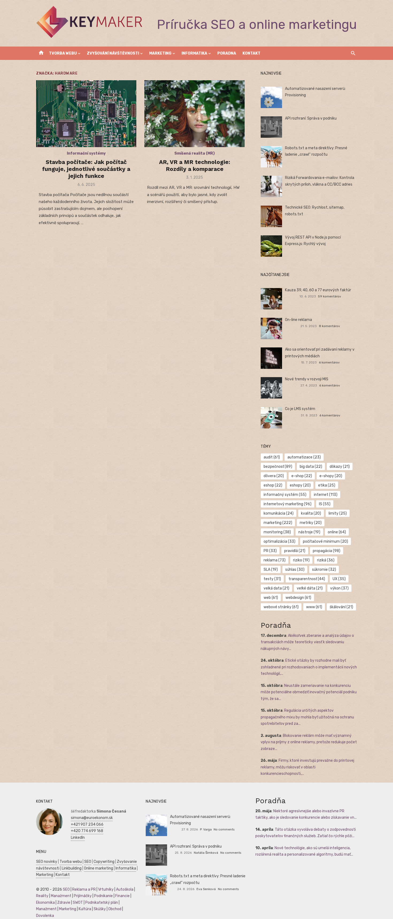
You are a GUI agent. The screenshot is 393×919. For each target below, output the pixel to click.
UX (339, 579)
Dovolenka (45, 915)
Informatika (194, 53)
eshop (273, 485)
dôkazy (340, 466)
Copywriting (104, 861)
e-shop (301, 476)
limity (338, 513)
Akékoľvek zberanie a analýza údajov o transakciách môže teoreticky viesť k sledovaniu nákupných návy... (307, 642)
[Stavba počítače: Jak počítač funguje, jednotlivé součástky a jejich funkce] (86, 113)
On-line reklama (298, 319)
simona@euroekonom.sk (92, 817)
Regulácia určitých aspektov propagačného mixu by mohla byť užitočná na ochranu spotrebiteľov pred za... (307, 717)
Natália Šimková (206, 853)
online (337, 532)
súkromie (324, 569)
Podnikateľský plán (101, 902)
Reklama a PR (84, 889)
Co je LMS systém (300, 409)
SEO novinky (46, 861)
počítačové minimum (325, 541)
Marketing (160, 53)
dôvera (274, 476)
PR (270, 551)
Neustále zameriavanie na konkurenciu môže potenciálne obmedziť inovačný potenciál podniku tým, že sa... (309, 692)
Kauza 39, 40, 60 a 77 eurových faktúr (318, 290)
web (271, 597)
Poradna (226, 53)
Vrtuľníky (106, 889)
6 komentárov (329, 362)
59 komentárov (329, 296)
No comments (224, 829)
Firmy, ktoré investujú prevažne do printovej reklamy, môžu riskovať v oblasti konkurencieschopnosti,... (307, 767)
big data (311, 466)
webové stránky (281, 607)
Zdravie (63, 902)
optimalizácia (279, 541)
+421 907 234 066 (87, 824)
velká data (276, 588)
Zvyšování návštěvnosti (113, 53)
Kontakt (251, 53)
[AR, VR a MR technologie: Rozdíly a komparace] (194, 113)
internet (325, 494)
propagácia (326, 551)
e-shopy (330, 476)
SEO (87, 861)
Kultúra (85, 909)
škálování (341, 607)
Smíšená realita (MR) (194, 153)
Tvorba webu (63, 53)
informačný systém (285, 494)
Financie (122, 896)
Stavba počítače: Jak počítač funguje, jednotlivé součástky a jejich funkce (86, 169)
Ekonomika (45, 902)
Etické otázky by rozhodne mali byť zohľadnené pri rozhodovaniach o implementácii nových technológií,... (309, 667)
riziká (325, 560)
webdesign (298, 597)
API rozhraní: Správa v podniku (311, 118)
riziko (301, 560)
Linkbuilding (72, 868)
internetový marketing (287, 504)
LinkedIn (78, 837)
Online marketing (98, 868)
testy (272, 579)
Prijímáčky (83, 896)
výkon (339, 588)
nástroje (309, 532)
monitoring (277, 532)
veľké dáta (310, 588)
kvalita (311, 513)
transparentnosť (306, 579)
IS (324, 504)
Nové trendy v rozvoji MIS (306, 379)
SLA (271, 569)
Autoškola (124, 889)
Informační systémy (86, 153)
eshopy (300, 485)
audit (272, 457)
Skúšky (100, 909)
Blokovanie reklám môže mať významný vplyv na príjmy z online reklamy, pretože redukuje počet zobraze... (309, 742)
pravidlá (294, 551)
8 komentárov (329, 326)
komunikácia (279, 513)
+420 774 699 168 (87, 831)
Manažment (61, 896)
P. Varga (206, 829)
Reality (42, 896)
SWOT (78, 902)
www (314, 607)
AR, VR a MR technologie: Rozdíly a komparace (194, 165)
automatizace (304, 457)
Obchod (114, 909)
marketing (278, 522)
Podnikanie (103, 896)
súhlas (295, 569)
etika (326, 485)
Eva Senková (206, 889)
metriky (311, 522)
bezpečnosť (278, 466)
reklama (275, 560)
